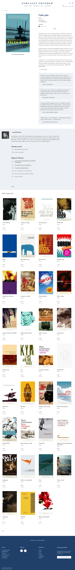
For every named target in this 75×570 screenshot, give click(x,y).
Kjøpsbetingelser (5, 551)
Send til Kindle (4, 557)
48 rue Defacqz (6, 222)
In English (40, 554)
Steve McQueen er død (26, 443)
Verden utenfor (60, 480)
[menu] (37, 5)
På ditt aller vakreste (44, 369)
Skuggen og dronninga (44, 406)
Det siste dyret (42, 259)
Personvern (4, 553)
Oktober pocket (44, 21)
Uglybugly (5, 480)
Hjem (2, 10)
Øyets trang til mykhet (44, 517)
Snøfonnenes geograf (62, 406)
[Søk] (72, 6)
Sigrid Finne (5, 406)
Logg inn (70, 3)
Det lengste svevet (25, 259)
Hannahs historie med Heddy (10, 333)
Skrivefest (23, 406)
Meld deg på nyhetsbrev (64, 557)
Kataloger (40, 557)
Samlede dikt (60, 369)
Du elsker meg (60, 259)
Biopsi (4, 259)
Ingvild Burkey (41, 19)
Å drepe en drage (25, 222)
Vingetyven (5, 517)
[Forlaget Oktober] (21, 550)
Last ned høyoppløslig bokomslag (18, 54)
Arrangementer (5, 556)
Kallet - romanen (43, 333)
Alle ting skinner (43, 222)
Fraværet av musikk (25, 296)
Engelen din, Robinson (8, 296)
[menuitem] (26, 5)
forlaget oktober (37, 3)
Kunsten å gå (6, 369)
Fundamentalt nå (43, 296)
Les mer (12, 186)
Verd (40, 480)
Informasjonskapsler (5, 554)
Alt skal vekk (60, 222)
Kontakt (40, 550)
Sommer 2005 (6, 443)
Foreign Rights (41, 556)
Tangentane (42, 443)
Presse (40, 553)
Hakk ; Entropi (60, 296)
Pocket (43, 26)
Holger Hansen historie (26, 333)
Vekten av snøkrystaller (26, 480)
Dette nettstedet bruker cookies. (7, 568)
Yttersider (23, 517)
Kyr (21, 369)
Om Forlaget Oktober (6, 550)
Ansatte (40, 551)
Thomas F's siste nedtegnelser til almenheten (64, 444)
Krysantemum (60, 333)
